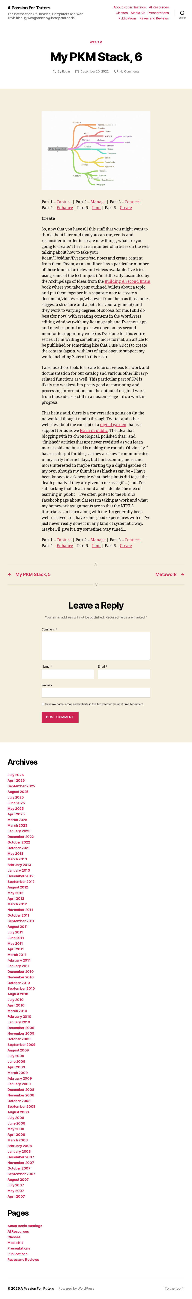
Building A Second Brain (127, 281)
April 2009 (16, 1067)
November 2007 (21, 1163)
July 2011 (15, 932)
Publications (127, 18)
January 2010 (19, 1022)
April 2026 (16, 780)
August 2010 (18, 994)
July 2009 (16, 1056)
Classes (122, 13)
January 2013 (19, 870)
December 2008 (21, 1090)
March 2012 (17, 904)
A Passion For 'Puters (29, 8)
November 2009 (21, 1033)
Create (126, 207)
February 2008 (20, 1146)
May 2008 (16, 1129)
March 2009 (18, 1073)
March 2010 (17, 1011)
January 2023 (19, 831)
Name (47, 666)
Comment (49, 629)
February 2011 (19, 960)
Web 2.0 (96, 42)
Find (96, 207)
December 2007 (21, 1157)
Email (102, 666)
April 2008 (16, 1135)
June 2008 (16, 1123)
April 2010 (16, 1005)
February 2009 (20, 1078)
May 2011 (15, 943)
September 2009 (21, 1045)
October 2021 (19, 848)
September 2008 (21, 1106)
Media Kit (138, 13)
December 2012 (20, 876)
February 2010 (19, 1017)
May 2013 (15, 854)
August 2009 (18, 1050)
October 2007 (19, 1168)
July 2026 (16, 775)
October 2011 (18, 915)
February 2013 (19, 865)
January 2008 (19, 1151)
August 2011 (18, 927)
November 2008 (21, 1095)
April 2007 (16, 1196)
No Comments (129, 71)
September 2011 (21, 921)
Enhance (65, 207)
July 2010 (16, 1000)
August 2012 (18, 887)
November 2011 (20, 910)
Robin (66, 71)
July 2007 (16, 1185)
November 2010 (21, 977)
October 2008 (19, 1101)
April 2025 (16, 814)
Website (47, 685)
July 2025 (16, 797)
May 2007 (16, 1191)
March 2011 (17, 955)
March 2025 (17, 820)
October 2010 (19, 983)
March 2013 (17, 859)
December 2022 (21, 837)
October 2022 (19, 842)
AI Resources (159, 7)
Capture (64, 202)
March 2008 (18, 1140)
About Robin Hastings (129, 7)
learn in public (94, 430)
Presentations (158, 13)
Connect (132, 202)
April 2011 (16, 949)
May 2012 (15, 893)
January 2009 (19, 1084)
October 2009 (19, 1039)
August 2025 (18, 792)
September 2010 (21, 988)
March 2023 (17, 825)
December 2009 (21, 1028)
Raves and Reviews (154, 18)
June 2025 (16, 803)
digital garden (113, 424)
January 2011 (18, 966)
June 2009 (16, 1061)
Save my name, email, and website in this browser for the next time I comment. (94, 704)
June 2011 (16, 938)
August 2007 (18, 1180)
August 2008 (18, 1112)
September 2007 (21, 1174)
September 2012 (21, 882)
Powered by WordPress (76, 1288)
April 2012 (16, 898)
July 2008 (16, 1118)
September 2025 (21, 786)
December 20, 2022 (94, 71)
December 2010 (21, 972)
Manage (98, 202)
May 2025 (16, 809)
